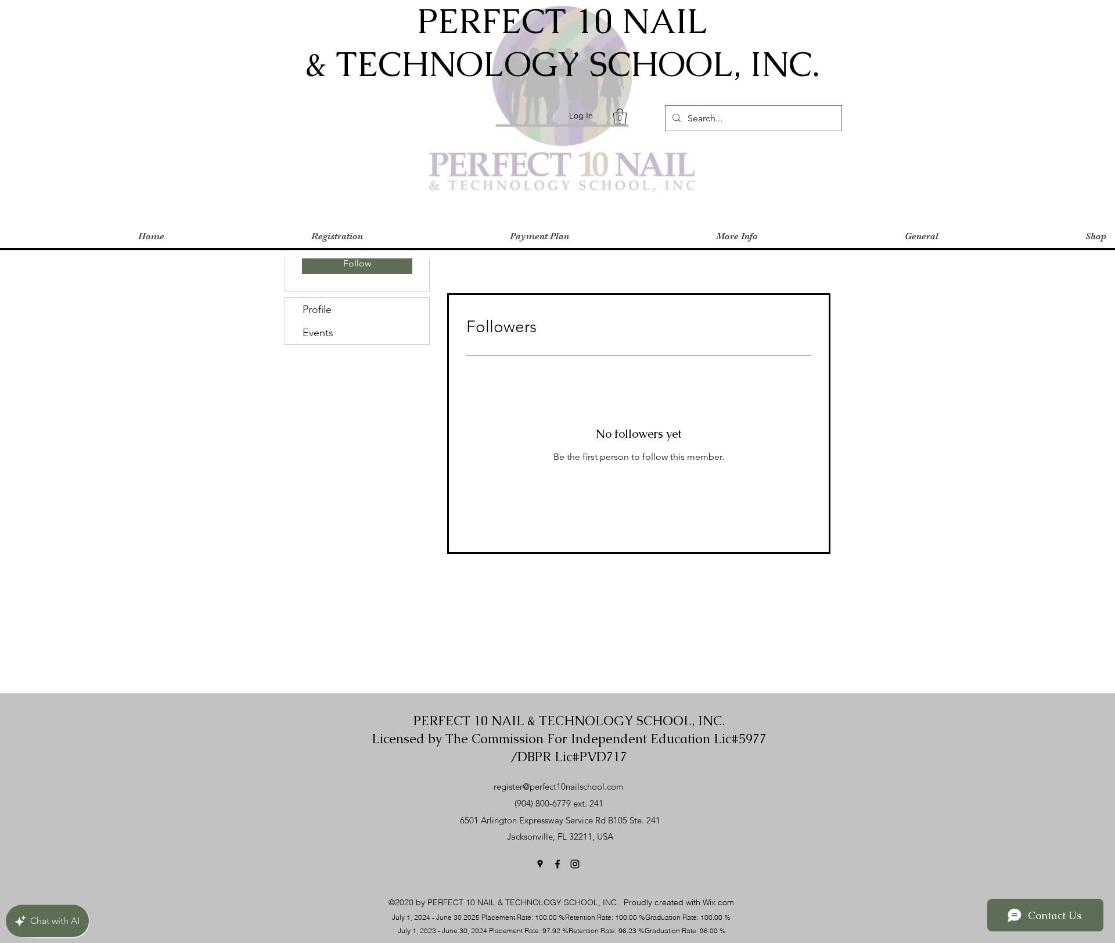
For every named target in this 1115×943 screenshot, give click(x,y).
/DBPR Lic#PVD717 (569, 756)
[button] (620, 116)
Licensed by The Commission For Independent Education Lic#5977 (569, 738)
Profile (317, 309)
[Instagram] (575, 864)
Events (318, 332)
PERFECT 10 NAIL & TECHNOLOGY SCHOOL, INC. (569, 720)
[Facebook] (557, 864)
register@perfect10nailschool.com (559, 786)
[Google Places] (540, 864)
